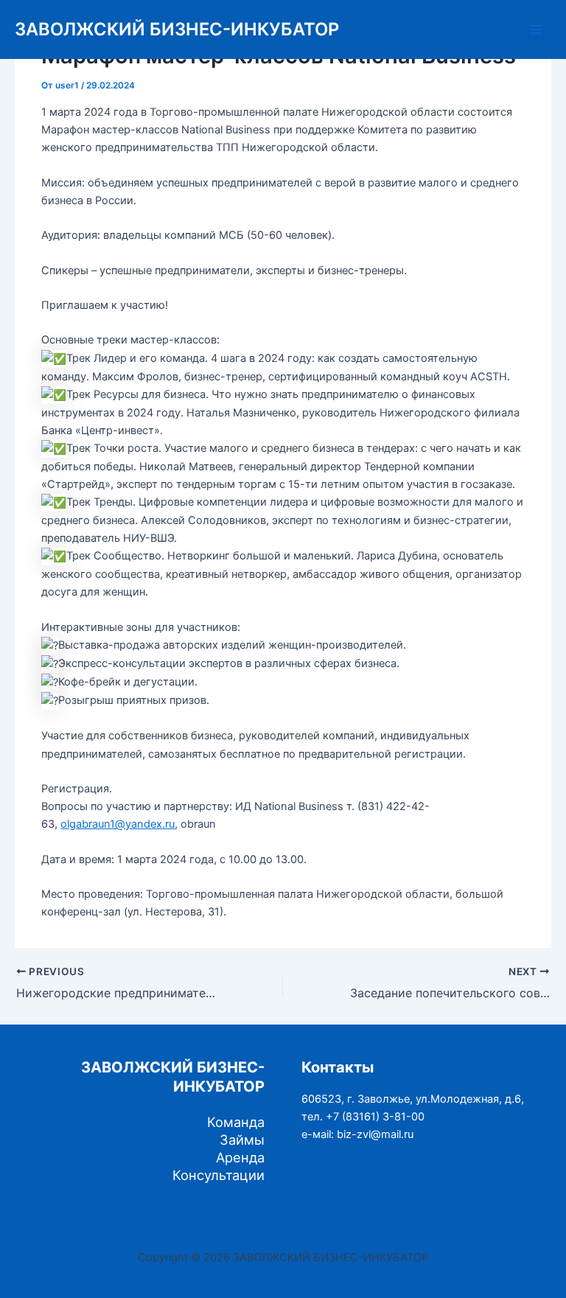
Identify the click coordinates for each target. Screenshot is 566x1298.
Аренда (240, 1157)
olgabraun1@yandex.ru (117, 824)
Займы (242, 1139)
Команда (236, 1122)
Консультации (218, 1175)
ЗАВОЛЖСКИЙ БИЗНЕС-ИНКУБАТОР (177, 29)
